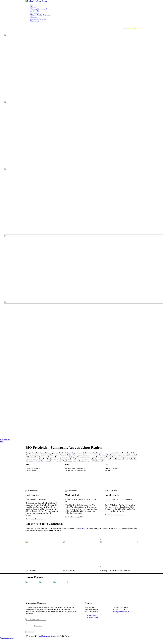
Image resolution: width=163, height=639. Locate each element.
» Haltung (70, 457)
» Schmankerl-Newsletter (43, 461)
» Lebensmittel (69, 453)
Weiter (7, 440)
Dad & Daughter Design (47, 636)
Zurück (2, 440)
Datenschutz (38, 626)
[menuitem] (83, 5)
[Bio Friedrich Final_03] (36, 1)
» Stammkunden (99, 455)
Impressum (93, 615)
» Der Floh (84, 528)
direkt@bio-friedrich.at (121, 612)
